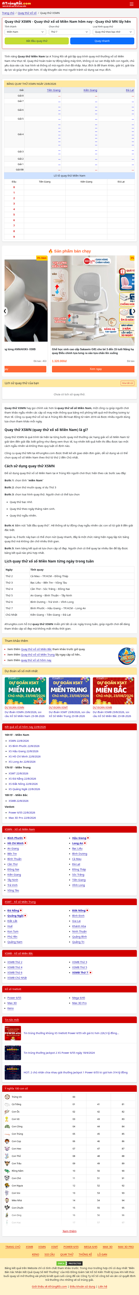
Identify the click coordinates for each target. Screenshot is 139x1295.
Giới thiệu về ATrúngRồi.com (49, 1286)
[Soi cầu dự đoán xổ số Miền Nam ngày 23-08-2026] (25, 690)
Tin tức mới (12, 1019)
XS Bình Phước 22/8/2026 (24, 746)
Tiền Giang (53, 90)
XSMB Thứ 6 (14, 972)
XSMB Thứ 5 (79, 967)
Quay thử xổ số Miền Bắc (36, 649)
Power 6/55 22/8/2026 (22, 812)
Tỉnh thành (10, 26)
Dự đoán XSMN (14, 707)
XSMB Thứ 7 (80, 972)
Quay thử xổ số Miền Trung (38, 654)
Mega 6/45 (78, 997)
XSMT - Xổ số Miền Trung (20, 901)
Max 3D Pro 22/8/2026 (22, 817)
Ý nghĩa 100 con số (16, 1088)
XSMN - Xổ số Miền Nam (20, 829)
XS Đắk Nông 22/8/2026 (23, 784)
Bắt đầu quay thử (36, 41)
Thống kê (85, 1254)
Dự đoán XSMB (102, 707)
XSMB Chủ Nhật (17, 977)
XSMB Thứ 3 (79, 962)
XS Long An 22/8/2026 (22, 761)
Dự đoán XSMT (58, 707)
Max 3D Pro (79, 1003)
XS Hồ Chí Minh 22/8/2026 (25, 756)
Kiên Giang (90, 90)
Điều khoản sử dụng (82, 1286)
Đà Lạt (130, 90)
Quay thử (66, 1254)
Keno (10, 1008)
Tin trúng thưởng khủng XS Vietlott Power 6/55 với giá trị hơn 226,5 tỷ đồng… (71, 1033)
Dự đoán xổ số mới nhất (21, 671)
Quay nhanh (102, 41)
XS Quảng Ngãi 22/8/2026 (24, 789)
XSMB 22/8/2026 (18, 800)
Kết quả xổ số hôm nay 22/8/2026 (25, 727)
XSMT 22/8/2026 (18, 773)
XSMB (29, 1246)
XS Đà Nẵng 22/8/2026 (22, 778)
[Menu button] (132, 4)
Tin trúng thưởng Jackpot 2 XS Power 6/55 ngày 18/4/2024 (59, 1052)
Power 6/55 (14, 997)
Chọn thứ (54, 26)
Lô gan (102, 1254)
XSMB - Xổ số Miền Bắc (19, 953)
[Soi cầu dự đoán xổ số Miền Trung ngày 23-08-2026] (69, 690)
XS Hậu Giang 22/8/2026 (23, 751)
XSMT (54, 1246)
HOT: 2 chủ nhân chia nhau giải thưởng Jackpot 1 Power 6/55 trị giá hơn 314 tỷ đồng (76, 1072)
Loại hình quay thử (103, 26)
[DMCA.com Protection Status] (69, 1263)
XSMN (42, 1246)
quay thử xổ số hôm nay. (36, 660)
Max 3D (12, 1003)
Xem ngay (49, 369)
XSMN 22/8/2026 (19, 740)
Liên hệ (102, 1286)
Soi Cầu (50, 1254)
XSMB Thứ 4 (14, 967)
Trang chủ (12, 1246)
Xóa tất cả (127, 383)
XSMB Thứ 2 (14, 962)
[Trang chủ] (16, 4)
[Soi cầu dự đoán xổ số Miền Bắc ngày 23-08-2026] (113, 690)
